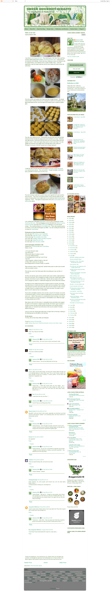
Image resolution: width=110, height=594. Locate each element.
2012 (70, 317)
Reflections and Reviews (61, 29)
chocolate (43, 575)
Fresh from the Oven (30, 223)
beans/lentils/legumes (76, 571)
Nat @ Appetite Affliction (35, 529)
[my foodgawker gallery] (76, 524)
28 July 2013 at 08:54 (38, 436)
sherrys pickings (73, 414)
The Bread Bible (36, 246)
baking (30, 323)
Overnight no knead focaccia (76, 302)
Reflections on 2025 (73, 83)
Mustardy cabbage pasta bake (77, 257)
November (72, 247)
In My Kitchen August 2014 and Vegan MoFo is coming (79, 186)
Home (26, 29)
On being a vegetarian (78, 177)
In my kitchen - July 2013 (76, 291)
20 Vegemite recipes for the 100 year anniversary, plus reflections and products (79, 126)
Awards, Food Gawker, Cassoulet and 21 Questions (78, 273)
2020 (70, 230)
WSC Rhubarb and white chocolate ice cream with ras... (77, 278)
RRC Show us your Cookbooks (40, 234)
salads (29, 579)
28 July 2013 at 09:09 (38, 459)
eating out (70, 575)
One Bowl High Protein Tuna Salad (76, 400)
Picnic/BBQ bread (46, 226)
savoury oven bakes (54, 323)
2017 (70, 236)
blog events (35, 323)
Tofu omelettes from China (40, 237)
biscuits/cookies (28, 573)
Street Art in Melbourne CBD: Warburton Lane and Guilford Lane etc (78, 163)
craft (50, 575)
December (72, 245)
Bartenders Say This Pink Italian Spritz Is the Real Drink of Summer (76, 428)
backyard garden (50, 571)
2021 (70, 228)
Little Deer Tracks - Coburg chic (40, 235)
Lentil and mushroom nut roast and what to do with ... (77, 281)
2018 (70, 234)
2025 (70, 220)
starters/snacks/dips (77, 579)
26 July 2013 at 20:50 (38, 349)
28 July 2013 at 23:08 (47, 383)
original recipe (64, 577)
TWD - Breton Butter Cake (74, 405)
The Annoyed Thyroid (74, 399)
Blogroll (81, 29)
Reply (30, 333)
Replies (32, 336)
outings (73, 577)
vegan (60, 323)
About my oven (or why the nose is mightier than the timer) (79, 171)
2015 (70, 240)
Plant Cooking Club (74, 450)
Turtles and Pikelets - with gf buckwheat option (76, 297)
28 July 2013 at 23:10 (47, 492)
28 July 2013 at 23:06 (47, 339)
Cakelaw (31, 459)
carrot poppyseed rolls (36, 58)
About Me (32, 29)
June (71, 305)
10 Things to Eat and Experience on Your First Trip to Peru (76, 446)
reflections (82, 43)
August (72, 253)
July (71, 255)
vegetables (75, 580)
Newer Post (28, 562)
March (71, 311)
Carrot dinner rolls (74, 264)
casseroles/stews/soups (30, 575)
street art (34, 580)
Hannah (31, 436)
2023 (70, 224)
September (73, 251)
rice (85, 577)
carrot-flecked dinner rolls (49, 59)
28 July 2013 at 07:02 (41, 411)
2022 (70, 226)
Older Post (62, 562)
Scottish (66, 579)
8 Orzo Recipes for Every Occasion (76, 395)
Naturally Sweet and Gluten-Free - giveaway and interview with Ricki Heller (79, 141)
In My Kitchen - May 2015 (79, 132)
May (71, 307)
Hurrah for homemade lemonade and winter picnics (77, 300)
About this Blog (41, 29)
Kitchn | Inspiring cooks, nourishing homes (75, 426)
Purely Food (45, 224)
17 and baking (45, 246)
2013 (70, 244)
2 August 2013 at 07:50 (47, 529)
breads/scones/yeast (43, 323)
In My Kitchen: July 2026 (79, 117)
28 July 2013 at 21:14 (43, 479)
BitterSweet (72, 432)
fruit (28, 577)
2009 (70, 323)
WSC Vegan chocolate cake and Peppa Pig (78, 155)
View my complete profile (73, 56)
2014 (70, 242)
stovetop (26, 580)
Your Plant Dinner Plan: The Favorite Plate (75, 452)
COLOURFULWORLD (74, 408)
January (72, 315)
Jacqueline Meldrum (34, 506)
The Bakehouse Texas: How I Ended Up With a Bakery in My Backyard (75, 440)
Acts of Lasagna (72, 433)
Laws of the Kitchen (74, 403)
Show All (84, 420)
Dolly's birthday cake (75, 275)
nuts (55, 577)
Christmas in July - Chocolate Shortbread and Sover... (77, 262)
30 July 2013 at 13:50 (40, 394)
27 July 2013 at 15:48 (36, 369)
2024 (70, 222)
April (71, 309)
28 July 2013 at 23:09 (47, 446)
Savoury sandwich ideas (75, 259)
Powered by (73, 77)
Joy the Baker (72, 437)
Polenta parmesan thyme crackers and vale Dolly (79, 148)
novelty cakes (48, 577)
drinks (63, 575)
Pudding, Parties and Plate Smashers (42, 238)
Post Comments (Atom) (36, 565)
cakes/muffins (78, 573)
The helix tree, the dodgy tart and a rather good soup (78, 267)
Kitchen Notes (74, 29)
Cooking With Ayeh (74, 394)
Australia (27, 572)
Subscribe (76, 72)
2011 (70, 319)
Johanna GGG (36, 339)
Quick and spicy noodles (38, 241)
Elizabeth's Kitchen (45, 221)
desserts (56, 575)
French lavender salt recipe (76, 286)
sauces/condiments (40, 579)
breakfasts (68, 573)
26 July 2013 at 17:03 (37, 329)
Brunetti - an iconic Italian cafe (77, 284)
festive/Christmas (81, 575)
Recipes (76, 43)
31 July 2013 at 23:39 (47, 400)
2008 (70, 325)
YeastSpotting (34, 229)
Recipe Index (50, 29)
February (72, 313)
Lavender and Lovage (74, 444)
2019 (70, 232)
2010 (70, 321)
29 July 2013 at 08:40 (44, 506)
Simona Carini (32, 411)
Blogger (58, 588)
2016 (70, 238)
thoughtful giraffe (46, 581)
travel (58, 580)
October (72, 249)
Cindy (30, 329)
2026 (70, 218)
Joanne (30, 349)
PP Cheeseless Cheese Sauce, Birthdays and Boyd (77, 289)
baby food (39, 571)
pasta (78, 577)
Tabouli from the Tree (38, 240)
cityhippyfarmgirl (33, 479)
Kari (30, 369)
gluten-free (37, 577)
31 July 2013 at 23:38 (47, 518)
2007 (70, 327)
